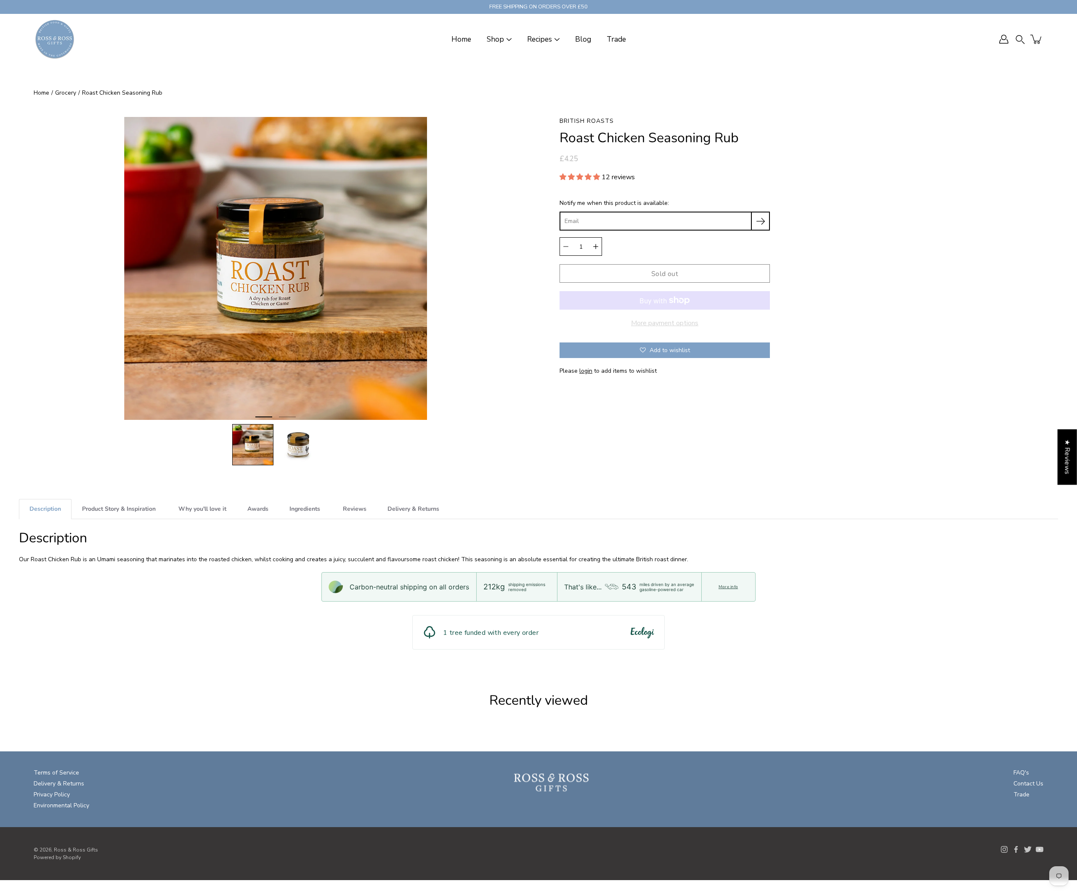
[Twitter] (1028, 849)
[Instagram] (1004, 849)
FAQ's (1021, 773)
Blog (583, 39)
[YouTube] (1039, 849)
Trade (616, 39)
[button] (1020, 39)
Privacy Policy (52, 794)
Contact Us (1028, 784)
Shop (495, 39)
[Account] (1004, 39)
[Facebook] (1016, 849)
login (585, 371)
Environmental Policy (61, 805)
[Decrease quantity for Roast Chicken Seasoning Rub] (566, 246)
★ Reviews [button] (1067, 457)
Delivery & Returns (59, 784)
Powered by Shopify (57, 857)
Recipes (539, 39)
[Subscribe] (760, 221)
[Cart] (1036, 39)
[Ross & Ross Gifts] (55, 39)
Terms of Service (56, 773)
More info (728, 587)
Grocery (65, 93)
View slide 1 (263, 416)
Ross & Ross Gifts (76, 849)
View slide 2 (287, 416)
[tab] (45, 509)
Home (461, 39)
